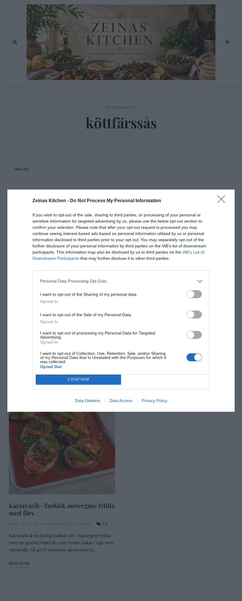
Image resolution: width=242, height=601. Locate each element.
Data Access (121, 400)
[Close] (223, 201)
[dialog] (121, 301)
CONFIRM (78, 379)
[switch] (194, 294)
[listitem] (121, 281)
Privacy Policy (154, 400)
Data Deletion (87, 400)
